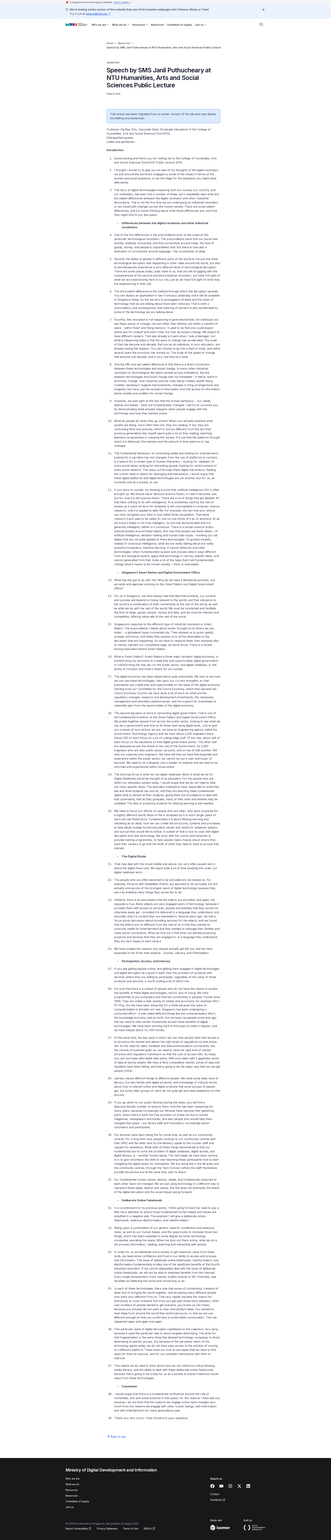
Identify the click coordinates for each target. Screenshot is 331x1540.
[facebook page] (212, 1486)
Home (110, 43)
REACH (148, 1528)
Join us (70, 1507)
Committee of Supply (179, 24)
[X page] (239, 1486)
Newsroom (157, 24)
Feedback (216, 1499)
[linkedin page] (248, 1486)
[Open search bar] (261, 24)
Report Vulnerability (77, 1528)
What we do (72, 1484)
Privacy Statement (107, 1528)
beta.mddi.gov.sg (96, 14)
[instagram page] (230, 1486)
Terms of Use (130, 1528)
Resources (72, 1489)
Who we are (72, 1478)
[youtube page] (221, 1486)
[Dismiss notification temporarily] (263, 10)
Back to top (118, 1436)
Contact (214, 1494)
